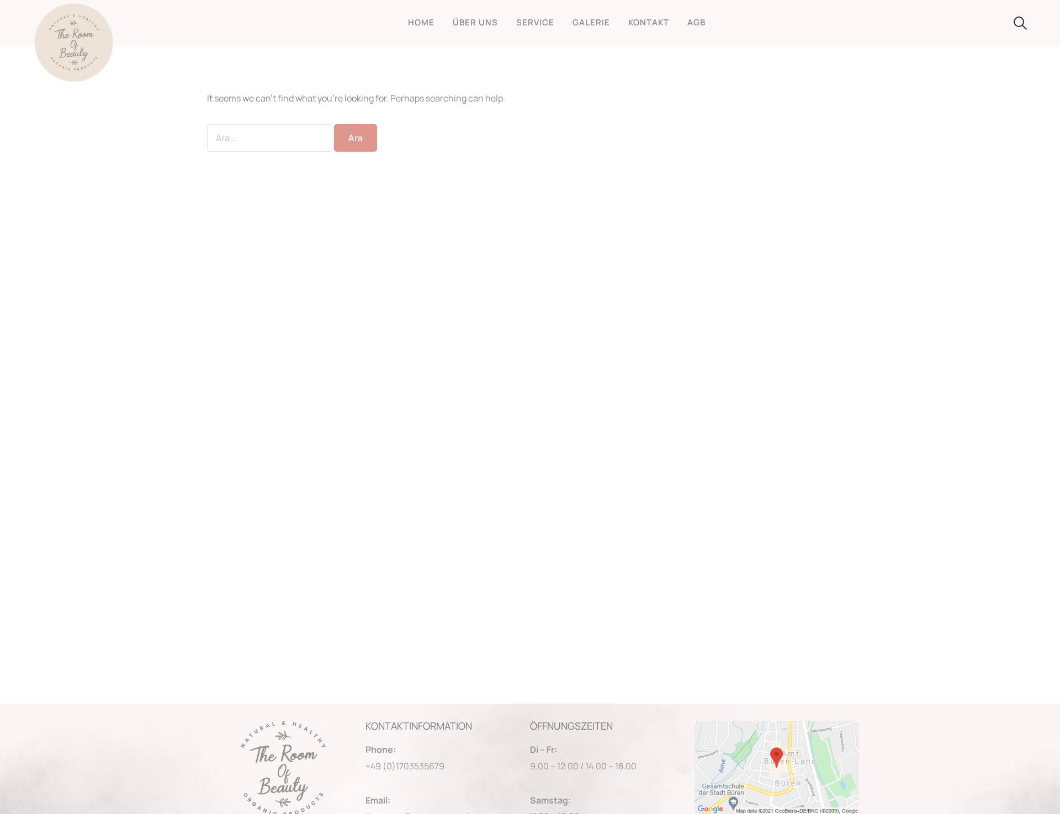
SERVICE (535, 22)
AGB (696, 22)
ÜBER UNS (475, 22)
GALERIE (591, 22)
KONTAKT (648, 22)
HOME (421, 22)
